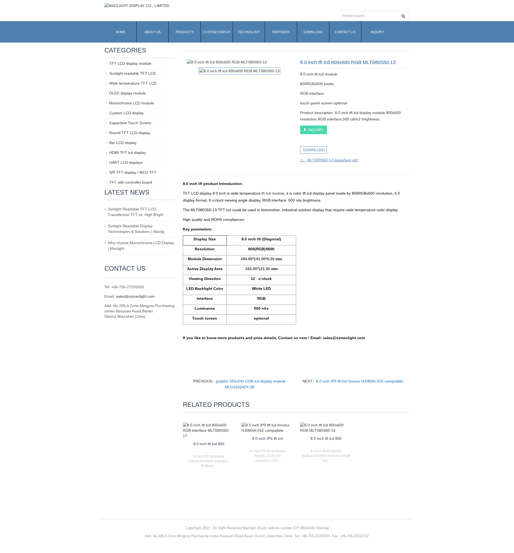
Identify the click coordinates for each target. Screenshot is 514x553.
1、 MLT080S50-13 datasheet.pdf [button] (329, 160)
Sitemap (322, 528)
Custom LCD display (126, 113)
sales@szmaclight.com (135, 296)
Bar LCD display (123, 143)
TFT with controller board (130, 182)
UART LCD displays (126, 162)
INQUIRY (315, 130)
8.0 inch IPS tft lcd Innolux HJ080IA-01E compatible (359, 381)
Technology (249, 32)
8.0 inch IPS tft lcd (267, 438)
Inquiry (377, 32)
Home (120, 32)
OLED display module (127, 93)
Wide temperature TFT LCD (133, 83)
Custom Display (217, 32)
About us (152, 32)
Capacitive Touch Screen (130, 123)
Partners (281, 32)
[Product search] (403, 16)
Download (313, 32)
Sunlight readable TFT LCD (132, 73)
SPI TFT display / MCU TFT (132, 172)
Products (185, 32)
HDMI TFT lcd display (127, 152)
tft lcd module (273, 193)
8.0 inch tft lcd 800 (208, 444)
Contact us (345, 32)
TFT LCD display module (130, 63)
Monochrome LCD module (131, 103)
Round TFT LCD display (129, 133)
